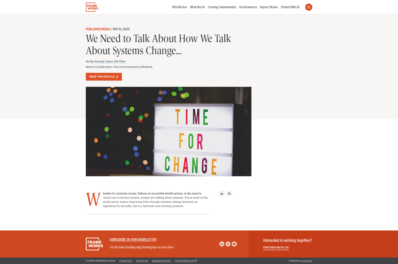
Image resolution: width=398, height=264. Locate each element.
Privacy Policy (125, 260)
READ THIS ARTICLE (102, 76)
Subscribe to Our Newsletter (133, 239)
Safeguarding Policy (161, 260)
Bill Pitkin (120, 61)
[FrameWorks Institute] (92, 7)
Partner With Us (276, 247)
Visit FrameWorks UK (184, 260)
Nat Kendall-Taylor (101, 61)
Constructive (306, 260)
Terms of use (142, 260)
